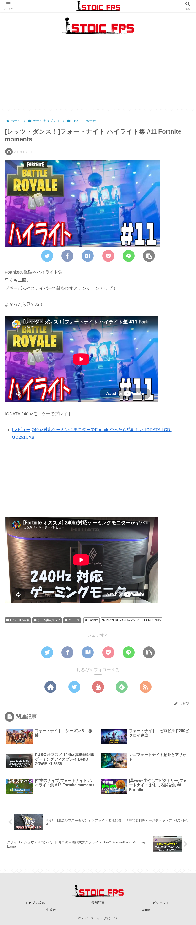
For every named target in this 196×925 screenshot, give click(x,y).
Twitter (145, 910)
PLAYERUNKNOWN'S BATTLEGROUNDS (133, 620)
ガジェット (160, 903)
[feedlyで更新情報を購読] (122, 687)
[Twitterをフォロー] (74, 687)
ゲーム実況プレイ (49, 620)
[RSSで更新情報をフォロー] (146, 687)
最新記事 (98, 903)
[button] (180, 591)
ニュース (74, 620)
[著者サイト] (50, 687)
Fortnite (93, 620)
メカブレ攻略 (35, 903)
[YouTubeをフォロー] (98, 687)
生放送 (51, 910)
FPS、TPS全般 (20, 620)
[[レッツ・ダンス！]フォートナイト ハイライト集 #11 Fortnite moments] (88, 256)
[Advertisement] (98, 75)
